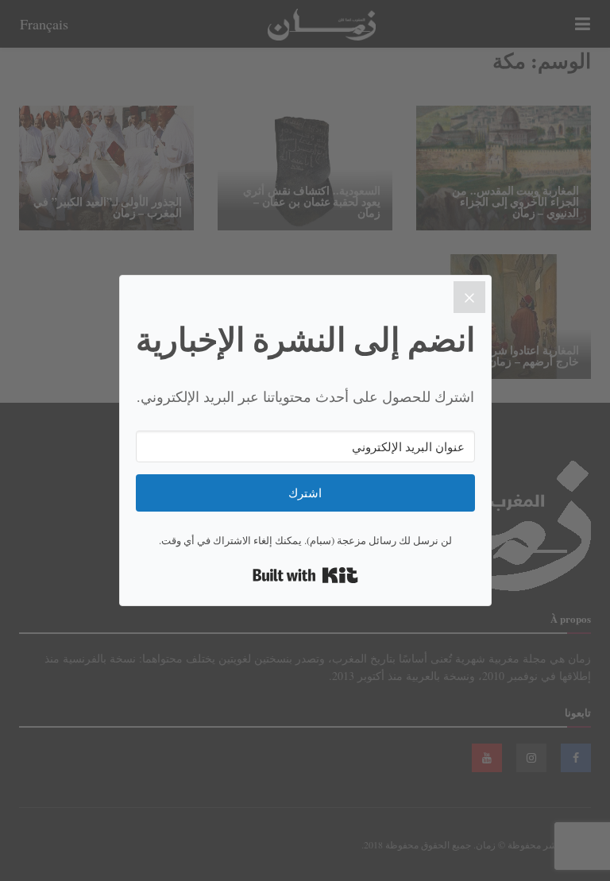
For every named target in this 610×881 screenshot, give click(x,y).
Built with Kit (305, 575)
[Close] (469, 297)
